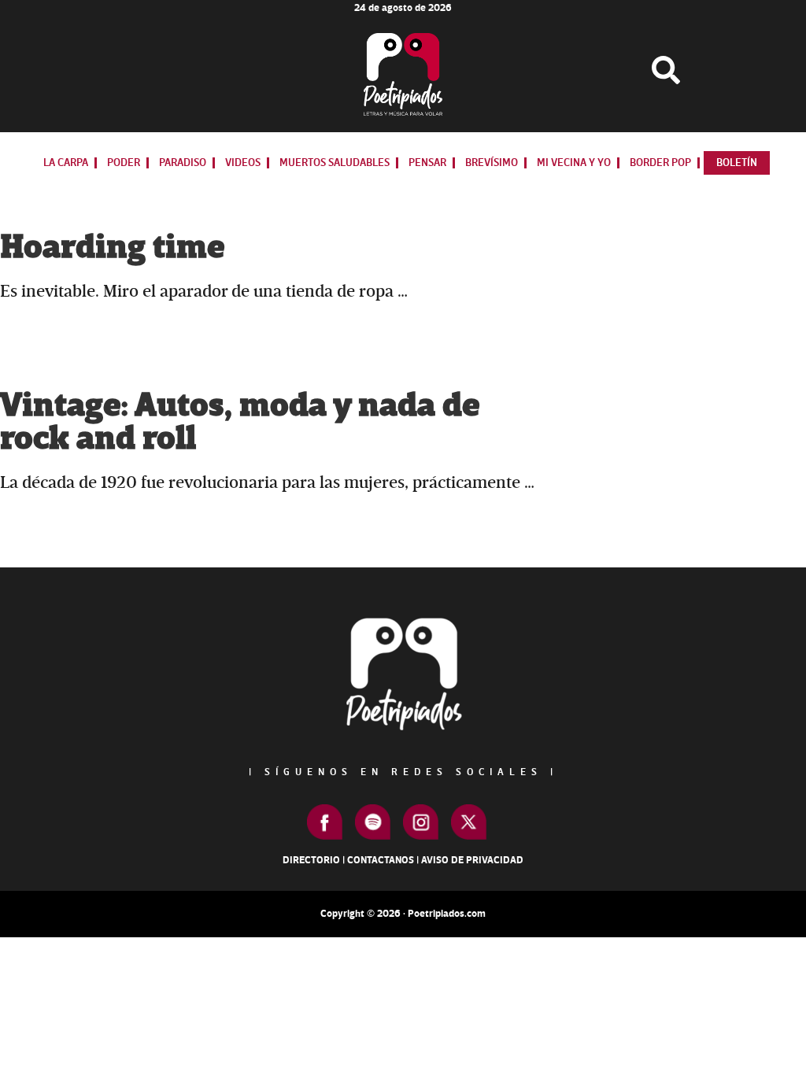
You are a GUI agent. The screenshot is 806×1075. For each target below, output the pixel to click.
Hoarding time (112, 247)
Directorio (311, 860)
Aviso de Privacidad (472, 860)
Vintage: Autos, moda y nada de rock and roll (239, 422)
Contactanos (380, 860)
